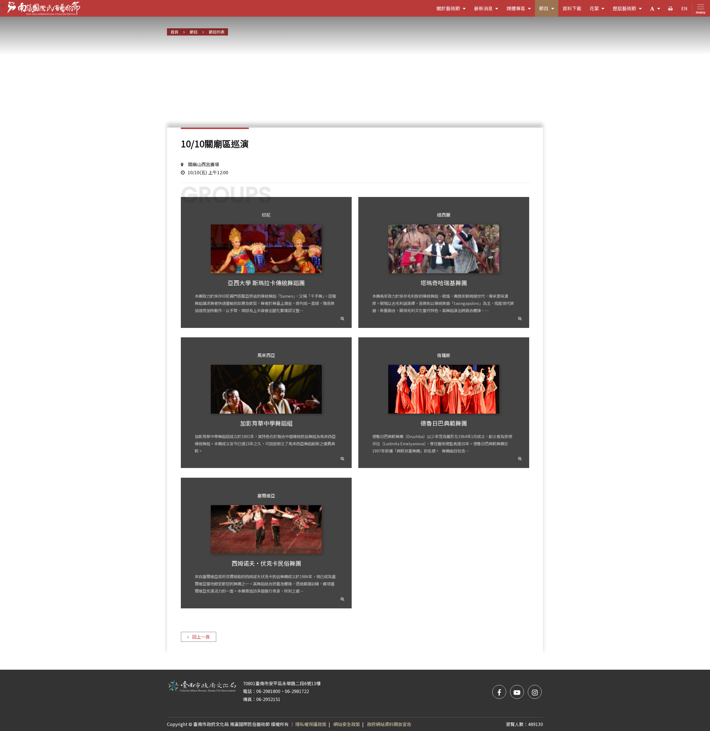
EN (684, 8)
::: (2, 5)
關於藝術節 (453, 11)
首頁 (174, 32)
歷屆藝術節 (629, 11)
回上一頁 (201, 636)
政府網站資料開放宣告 (389, 724)
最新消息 (488, 11)
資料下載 (571, 8)
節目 (548, 11)
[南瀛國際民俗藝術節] (44, 8)
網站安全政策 (346, 724)
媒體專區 (520, 11)
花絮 (599, 11)
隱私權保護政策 (310, 724)
